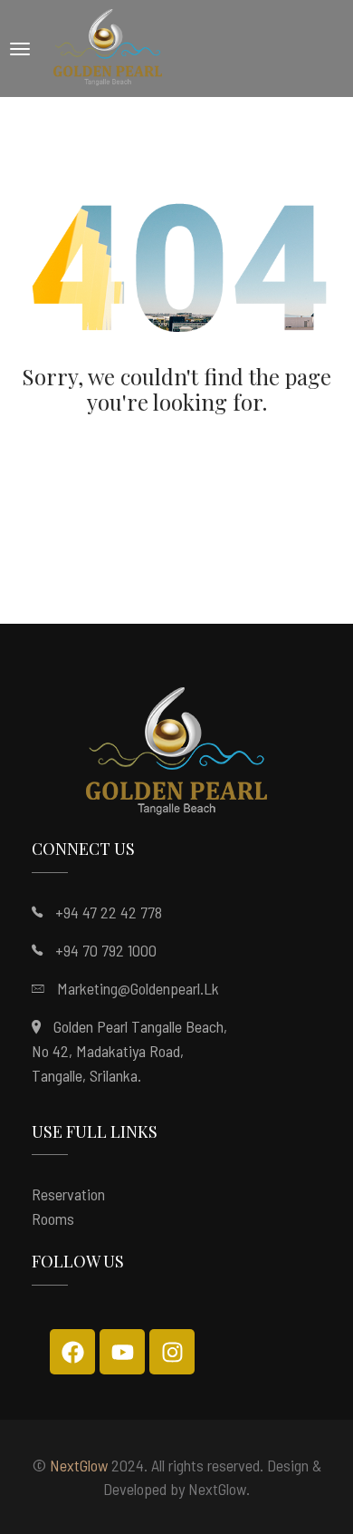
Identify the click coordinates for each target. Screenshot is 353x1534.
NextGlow (79, 1465)
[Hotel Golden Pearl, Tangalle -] (107, 48)
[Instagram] (172, 1351)
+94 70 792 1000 (106, 950)
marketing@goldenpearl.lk (138, 988)
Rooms (53, 1218)
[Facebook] (72, 1351)
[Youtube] (122, 1351)
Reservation (68, 1194)
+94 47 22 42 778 (108, 912)
